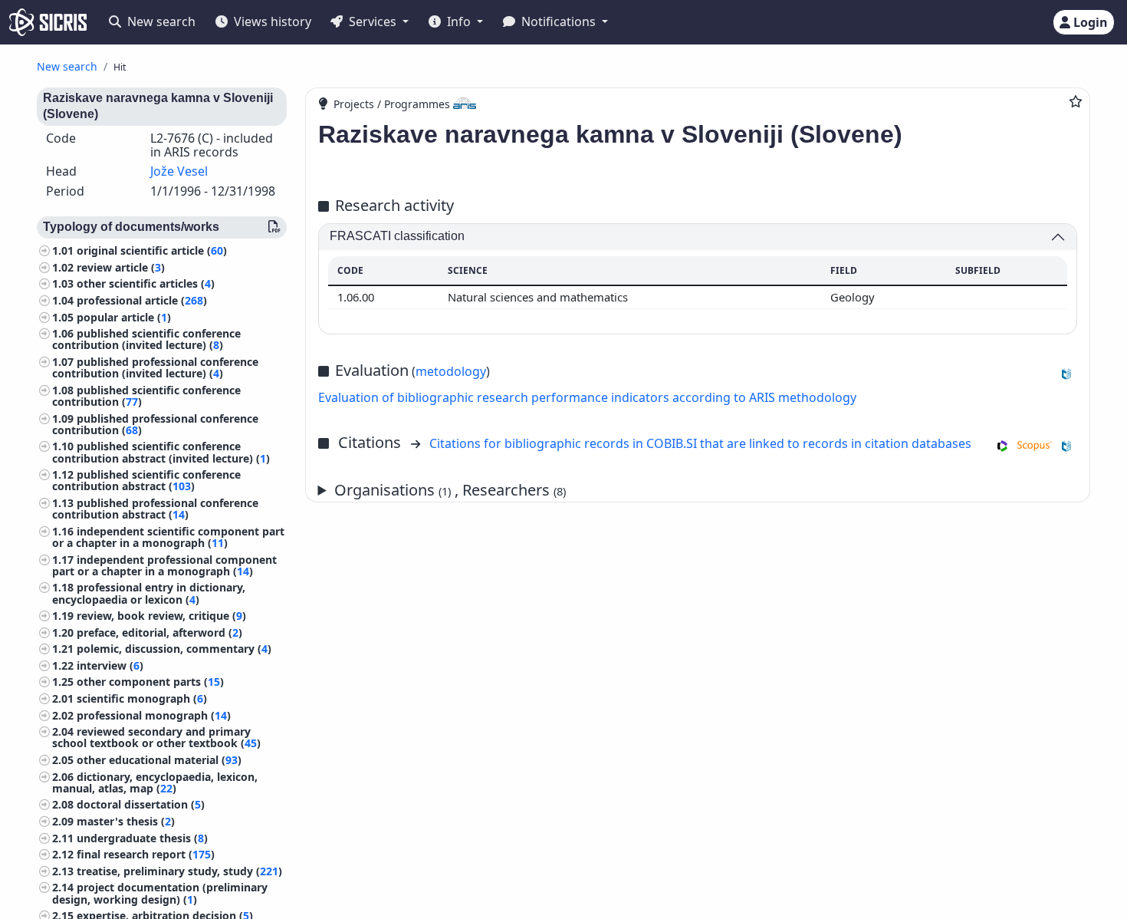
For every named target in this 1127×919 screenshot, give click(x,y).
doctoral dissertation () (141, 804)
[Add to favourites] (1075, 101)
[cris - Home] (48, 22)
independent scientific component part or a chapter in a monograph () (168, 537)
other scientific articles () (146, 283)
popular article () (124, 317)
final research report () (146, 854)
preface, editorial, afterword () (159, 632)
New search (160, 21)
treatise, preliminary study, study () (179, 871)
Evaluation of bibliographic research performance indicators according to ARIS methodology (587, 397)
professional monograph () (154, 715)
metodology (451, 371)
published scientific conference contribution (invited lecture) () (146, 339)
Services (372, 21)
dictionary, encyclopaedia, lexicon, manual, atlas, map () (155, 782)
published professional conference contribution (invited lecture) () (155, 367)
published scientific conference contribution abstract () (146, 480)
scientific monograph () (142, 698)
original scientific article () (152, 250)
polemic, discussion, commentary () (174, 648)
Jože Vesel (179, 171)
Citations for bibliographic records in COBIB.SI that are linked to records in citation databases (700, 443)
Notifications (558, 21)
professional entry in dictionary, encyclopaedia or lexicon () (148, 593)
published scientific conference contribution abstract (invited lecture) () (161, 452)
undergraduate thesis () (142, 838)
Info (459, 21)
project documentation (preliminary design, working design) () (160, 893)
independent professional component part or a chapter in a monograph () (164, 565)
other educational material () (159, 760)
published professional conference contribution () (155, 424)
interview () (110, 665)
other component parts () (150, 681)
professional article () (142, 300)
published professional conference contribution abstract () (155, 509)
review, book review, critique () (161, 615)
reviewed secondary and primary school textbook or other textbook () (156, 737)
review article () (121, 267)
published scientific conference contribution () (146, 396)
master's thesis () (126, 821)
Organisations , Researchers (450, 489)
